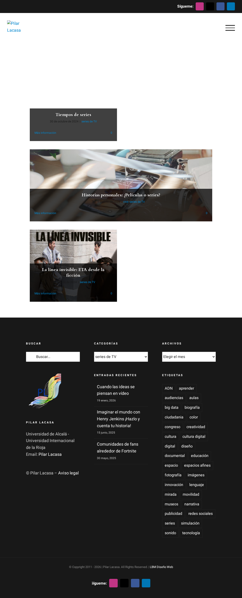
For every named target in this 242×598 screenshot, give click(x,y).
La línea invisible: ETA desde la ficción (73, 272)
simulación (190, 523)
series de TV (89, 121)
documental (175, 456)
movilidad (191, 494)
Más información (45, 133)
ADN (169, 388)
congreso (172, 427)
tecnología (191, 533)
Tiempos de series (73, 115)
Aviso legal (68, 473)
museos (171, 504)
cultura (170, 436)
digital (170, 446)
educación (199, 456)
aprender (186, 388)
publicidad (173, 513)
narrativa (191, 504)
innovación (174, 485)
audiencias (174, 398)
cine (125, 202)
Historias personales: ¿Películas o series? (121, 195)
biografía (192, 407)
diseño (187, 446)
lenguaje (196, 485)
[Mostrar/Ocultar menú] (230, 28)
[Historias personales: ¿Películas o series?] (121, 185)
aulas (194, 398)
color (194, 417)
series (170, 523)
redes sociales (200, 513)
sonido (170, 533)
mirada (171, 494)
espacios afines (197, 465)
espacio (171, 465)
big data (171, 407)
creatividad (195, 427)
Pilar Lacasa (50, 454)
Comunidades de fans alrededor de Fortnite (117, 447)
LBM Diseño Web (161, 567)
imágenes (196, 475)
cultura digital (193, 436)
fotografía (173, 475)
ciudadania (174, 417)
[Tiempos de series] (73, 105)
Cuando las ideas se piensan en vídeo (116, 390)
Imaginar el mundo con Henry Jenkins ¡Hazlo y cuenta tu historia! (118, 419)
